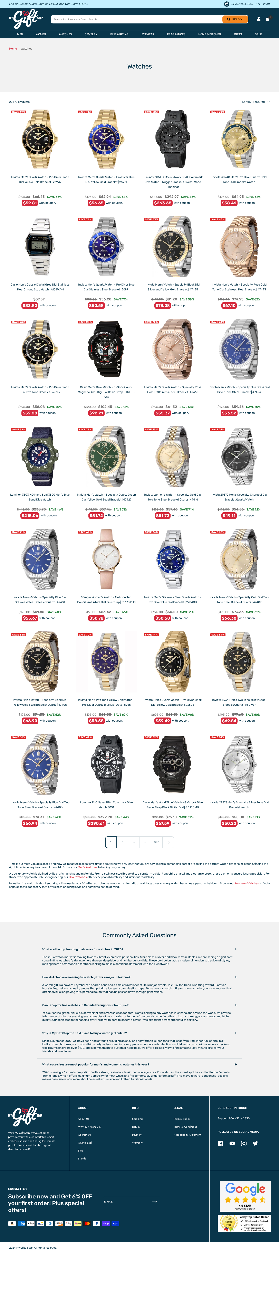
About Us (83, 1119)
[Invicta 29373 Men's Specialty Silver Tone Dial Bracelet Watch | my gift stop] (239, 764)
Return (136, 1127)
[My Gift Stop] (25, 1108)
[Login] (259, 19)
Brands (82, 1158)
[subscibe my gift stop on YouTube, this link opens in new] (232, 1145)
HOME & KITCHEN (209, 34)
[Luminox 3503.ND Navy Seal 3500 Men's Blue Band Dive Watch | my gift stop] (40, 456)
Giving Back (85, 1143)
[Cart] (268, 19)
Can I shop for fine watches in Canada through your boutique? (85, 1005)
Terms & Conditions (185, 1127)
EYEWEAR (148, 34)
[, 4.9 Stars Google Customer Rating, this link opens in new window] (245, 1196)
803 (157, 842)
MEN (20, 34)
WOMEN (41, 34)
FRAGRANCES (176, 34)
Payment (137, 1135)
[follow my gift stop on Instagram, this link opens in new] (244, 1145)
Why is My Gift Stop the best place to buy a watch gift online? (84, 1033)
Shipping (137, 1119)
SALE (258, 34)
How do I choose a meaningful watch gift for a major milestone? (86, 977)
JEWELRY (91, 34)
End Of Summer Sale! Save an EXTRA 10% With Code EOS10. (48, 4)
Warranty (137, 1143)
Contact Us (84, 1135)
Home (13, 48)
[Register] (154, 1201)
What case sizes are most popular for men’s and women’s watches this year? (95, 1064)
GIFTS (238, 34)
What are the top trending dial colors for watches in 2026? (82, 949)
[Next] (168, 842)
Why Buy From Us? (89, 1127)
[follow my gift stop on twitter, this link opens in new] (255, 1145)
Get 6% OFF (76, 1196)
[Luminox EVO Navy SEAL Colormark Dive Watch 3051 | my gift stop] (106, 764)
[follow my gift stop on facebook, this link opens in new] (220, 1145)
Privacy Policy (182, 1119)
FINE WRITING (119, 34)
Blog (80, 1151)
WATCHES (65, 34)
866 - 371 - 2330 (239, 1118)
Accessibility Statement (187, 1135)
